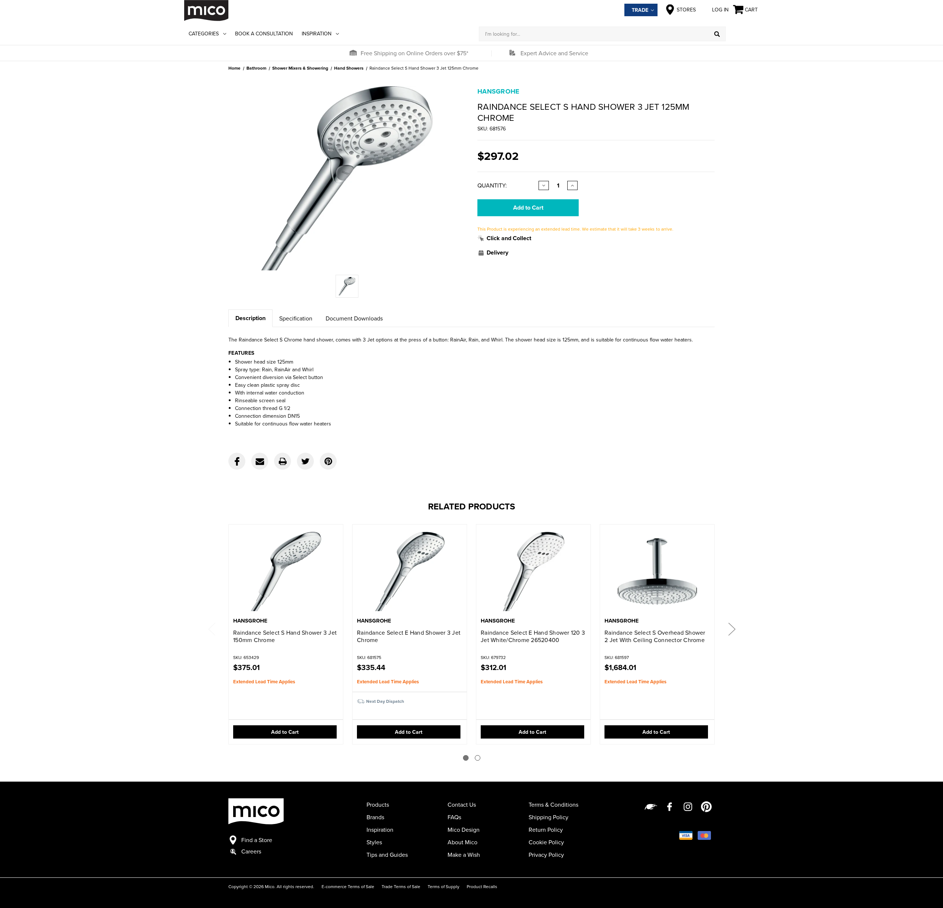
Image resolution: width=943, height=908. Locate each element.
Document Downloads (354, 318)
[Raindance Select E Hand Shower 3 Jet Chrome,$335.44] (409, 571)
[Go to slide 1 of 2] (466, 758)
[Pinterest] (328, 461)
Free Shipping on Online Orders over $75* (414, 53)
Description (250, 318)
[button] (353, 53)
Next (731, 628)
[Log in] (742, 33)
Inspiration (317, 33)
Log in (720, 9)
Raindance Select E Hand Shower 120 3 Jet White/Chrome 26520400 (533, 636)
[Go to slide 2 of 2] (477, 758)
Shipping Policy (548, 817)
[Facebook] (236, 461)
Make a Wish (464, 855)
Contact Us (462, 804)
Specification (295, 318)
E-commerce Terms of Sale (348, 886)
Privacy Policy (546, 855)
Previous (211, 628)
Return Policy (546, 829)
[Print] (282, 461)
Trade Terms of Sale (401, 886)
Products (378, 804)
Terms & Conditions (553, 804)
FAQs (454, 817)
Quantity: (492, 185)
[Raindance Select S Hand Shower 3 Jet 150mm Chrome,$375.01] (285, 571)
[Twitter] (305, 461)
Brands (375, 817)
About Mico (462, 842)
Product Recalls (482, 886)
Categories (204, 33)
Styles (374, 842)
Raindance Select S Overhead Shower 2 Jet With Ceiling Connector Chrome (654, 636)
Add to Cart (285, 732)
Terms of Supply (443, 886)
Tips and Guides (387, 855)
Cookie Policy (546, 842)
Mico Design (464, 829)
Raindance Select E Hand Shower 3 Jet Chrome (408, 636)
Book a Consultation (264, 33)
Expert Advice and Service (554, 53)
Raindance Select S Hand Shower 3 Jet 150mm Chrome (285, 636)
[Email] (259, 461)
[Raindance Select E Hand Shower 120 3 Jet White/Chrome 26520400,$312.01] (533, 571)
